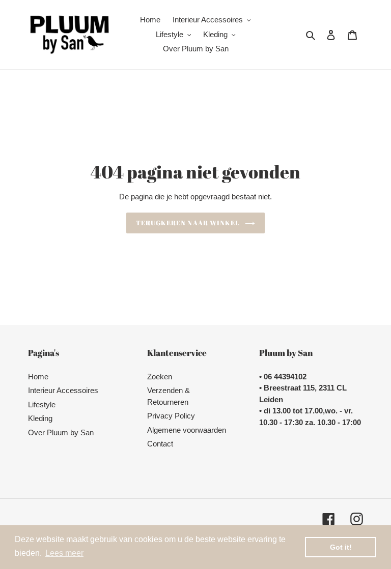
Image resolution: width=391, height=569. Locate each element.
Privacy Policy (171, 415)
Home (38, 376)
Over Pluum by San (61, 432)
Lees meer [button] (64, 553)
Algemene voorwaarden (186, 430)
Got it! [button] (341, 547)
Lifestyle (41, 404)
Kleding (40, 418)
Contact (160, 443)
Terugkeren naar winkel (188, 222)
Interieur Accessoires (63, 390)
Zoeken (159, 376)
